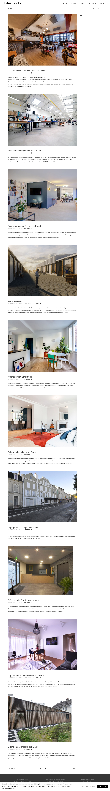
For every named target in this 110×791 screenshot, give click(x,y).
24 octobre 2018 (13, 228)
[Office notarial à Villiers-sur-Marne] (40, 570)
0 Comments (23, 303)
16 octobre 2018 (13, 749)
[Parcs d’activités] (42, 270)
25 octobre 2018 (13, 153)
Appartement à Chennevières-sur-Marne (26, 675)
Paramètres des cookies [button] (88, 786)
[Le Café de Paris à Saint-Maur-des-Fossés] (42, 40)
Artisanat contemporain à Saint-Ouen (24, 150)
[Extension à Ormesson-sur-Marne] (40, 718)
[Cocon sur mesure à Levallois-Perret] (42, 195)
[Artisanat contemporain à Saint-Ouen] (42, 120)
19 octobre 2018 (13, 530)
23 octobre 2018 (13, 303)
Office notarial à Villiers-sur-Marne (23, 600)
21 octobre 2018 (13, 454)
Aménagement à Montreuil (20, 377)
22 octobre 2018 (13, 379)
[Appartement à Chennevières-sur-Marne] (42, 644)
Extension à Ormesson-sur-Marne (23, 747)
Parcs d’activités (15, 301)
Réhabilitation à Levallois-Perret (22, 452)
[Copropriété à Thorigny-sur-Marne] (42, 496)
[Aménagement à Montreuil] (42, 346)
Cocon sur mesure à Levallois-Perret (24, 226)
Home (94, 8)
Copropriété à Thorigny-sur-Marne (23, 527)
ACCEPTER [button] (103, 786)
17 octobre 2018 (13, 677)
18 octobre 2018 (13, 602)
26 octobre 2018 (13, 73)
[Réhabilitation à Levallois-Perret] (42, 421)
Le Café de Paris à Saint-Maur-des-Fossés (27, 70)
